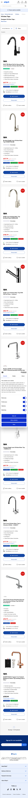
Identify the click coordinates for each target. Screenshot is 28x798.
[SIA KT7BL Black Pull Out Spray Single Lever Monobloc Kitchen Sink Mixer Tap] (14, 46)
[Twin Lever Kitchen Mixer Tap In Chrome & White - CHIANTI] (14, 505)
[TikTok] (8, 789)
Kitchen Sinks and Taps (9, 14)
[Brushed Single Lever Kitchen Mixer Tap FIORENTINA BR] (14, 122)
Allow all (14, 415)
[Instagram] (11, 789)
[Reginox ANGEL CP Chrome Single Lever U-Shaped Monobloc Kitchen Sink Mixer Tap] (14, 350)
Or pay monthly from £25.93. (8, 543)
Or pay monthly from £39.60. (8, 236)
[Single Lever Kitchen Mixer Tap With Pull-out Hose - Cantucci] (14, 274)
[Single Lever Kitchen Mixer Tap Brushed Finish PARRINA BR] (14, 198)
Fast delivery (15, 10)
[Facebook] (14, 789)
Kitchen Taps (17, 14)
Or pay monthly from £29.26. (8, 467)
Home (2, 14)
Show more (3, 21)
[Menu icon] (1, 2)
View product (14, 100)
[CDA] (14, 596)
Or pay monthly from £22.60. (8, 84)
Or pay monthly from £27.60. (8, 312)
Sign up (24, 744)
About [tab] (23, 376)
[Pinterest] (20, 789)
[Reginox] (14, 365)
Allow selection (14, 420)
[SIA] (14, 61)
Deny (14, 424)
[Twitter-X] (17, 789)
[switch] (25, 402)
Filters (19, 28)
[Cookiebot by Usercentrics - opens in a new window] (21, 372)
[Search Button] (25, 6)
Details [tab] (14, 376)
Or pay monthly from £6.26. (8, 620)
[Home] (6, 2)
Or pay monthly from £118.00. (8, 698)
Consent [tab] (5, 376)
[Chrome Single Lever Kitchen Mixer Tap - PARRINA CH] (14, 429)
